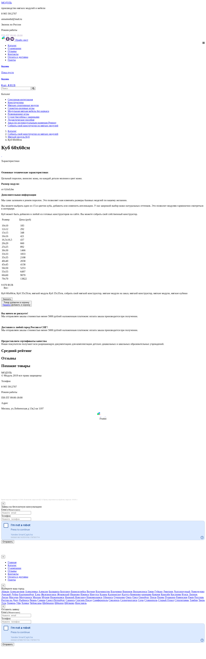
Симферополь (100, 600)
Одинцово (119, 597)
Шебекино (48, 603)
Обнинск (108, 597)
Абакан (5, 591)
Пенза (153, 597)
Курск (185, 594)
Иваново (75, 594)
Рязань (33, 600)
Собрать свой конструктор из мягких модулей (33, 134)
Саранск (70, 600)
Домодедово (197, 591)
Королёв (165, 594)
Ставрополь (150, 600)
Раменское (181, 597)
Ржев (191, 597)
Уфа (18, 603)
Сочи (141, 600)
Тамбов (194, 600)
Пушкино (170, 597)
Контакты (13, 54)
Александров (17, 591)
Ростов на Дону (10, 600)
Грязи (151, 591)
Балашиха (54, 591)
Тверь (201, 600)
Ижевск (84, 594)
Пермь (160, 597)
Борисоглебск (78, 591)
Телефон (6, 515)
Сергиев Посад (83, 600)
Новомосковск (94, 597)
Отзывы (12, 51)
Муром (45, 597)
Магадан (14, 597)
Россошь (199, 597)
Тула (3, 603)
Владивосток (103, 591)
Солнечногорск (128, 600)
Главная (12, 562)
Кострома (176, 594)
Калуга (126, 594)
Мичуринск (25, 597)
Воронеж (127, 591)
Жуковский (63, 594)
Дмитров (168, 591)
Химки (25, 603)
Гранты (12, 60)
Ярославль (81, 603)
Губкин (158, 591)
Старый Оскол (166, 600)
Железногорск (48, 594)
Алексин (43, 591)
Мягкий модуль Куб (19, 137)
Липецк (193, 594)
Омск (129, 597)
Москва (37, 597)
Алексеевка (31, 591)
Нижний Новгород (75, 597)
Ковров (156, 594)
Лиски (4, 597)
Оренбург (144, 597)
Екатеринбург (26, 594)
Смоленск (114, 600)
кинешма (146, 594)
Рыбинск (24, 600)
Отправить (8, 542)
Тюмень (11, 603)
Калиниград (114, 594)
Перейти (7, 305)
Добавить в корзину (16, 303)
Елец (37, 594)
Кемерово (135, 594)
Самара (41, 600)
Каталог (12, 45)
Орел (135, 597)
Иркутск (94, 594)
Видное (91, 591)
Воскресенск (140, 591)
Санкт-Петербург (55, 600)
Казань (103, 594)
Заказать (7, 299)
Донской (6, 594)
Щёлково (69, 603)
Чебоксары (36, 603)
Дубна (14, 594)
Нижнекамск (57, 597)
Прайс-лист (21, 40)
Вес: (6, 287)
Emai (10, 509)
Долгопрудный (182, 591)
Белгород (65, 591)
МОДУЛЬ (6, 2)
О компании (14, 48)
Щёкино (59, 603)
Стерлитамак (182, 600)
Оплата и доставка (18, 57)
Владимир (116, 591)
